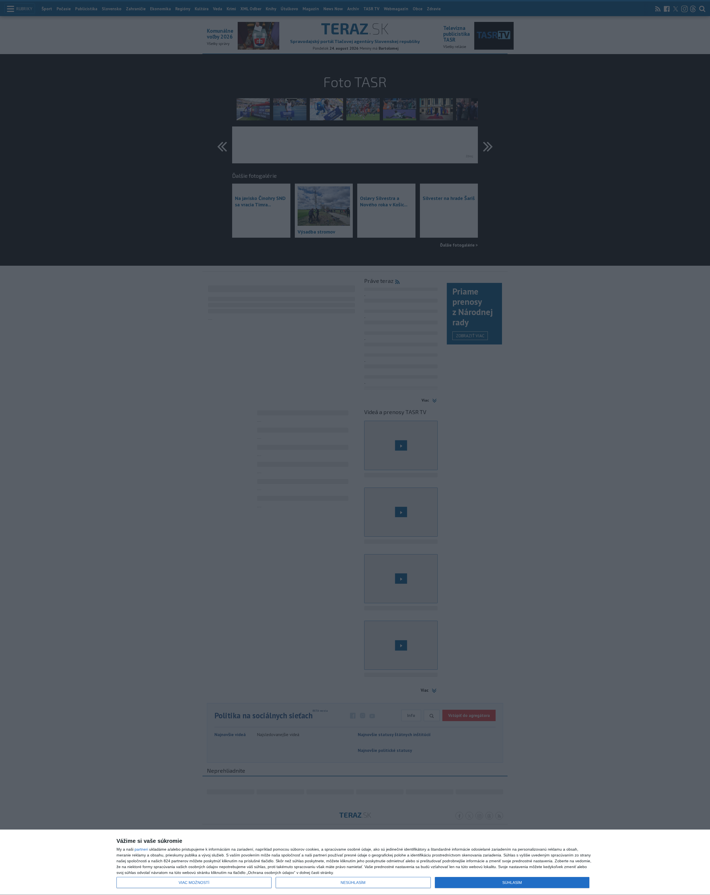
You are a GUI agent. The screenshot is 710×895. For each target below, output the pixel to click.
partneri (141, 849)
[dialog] (355, 862)
